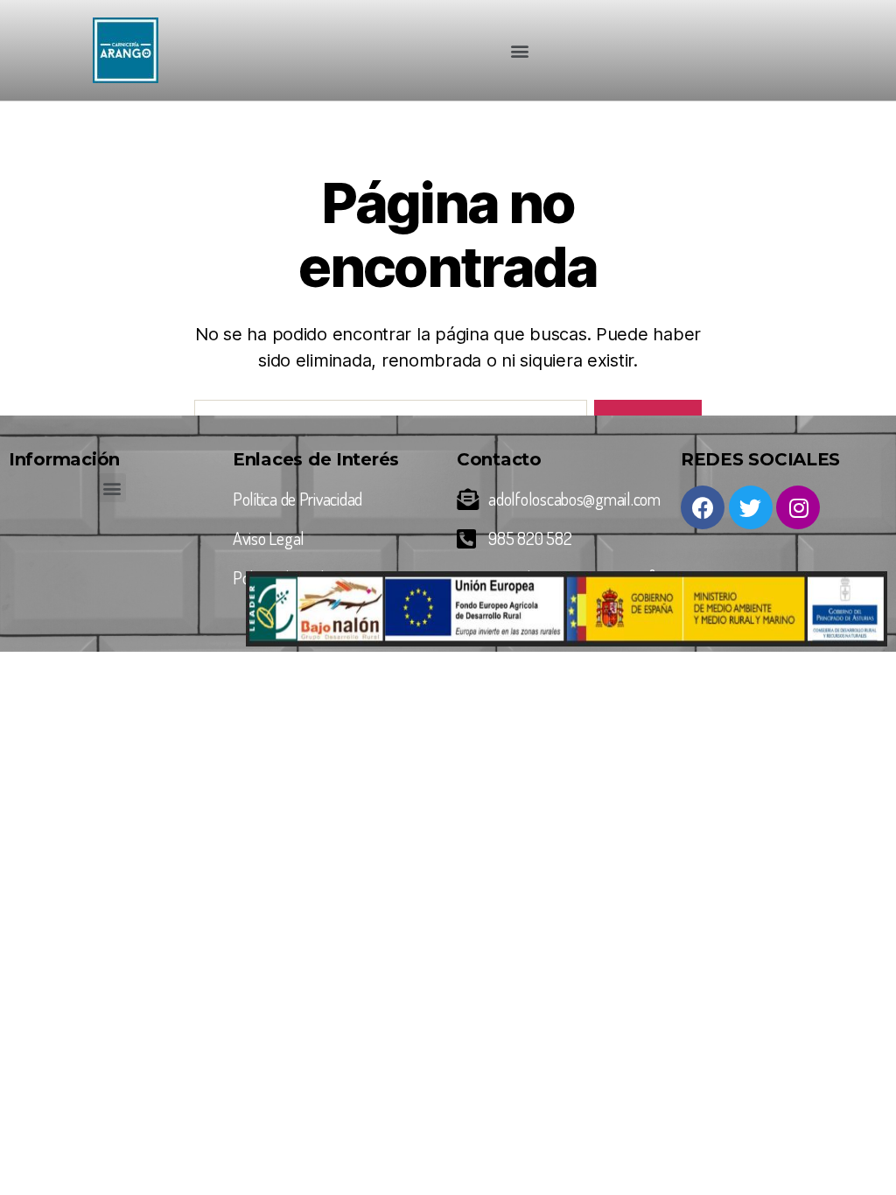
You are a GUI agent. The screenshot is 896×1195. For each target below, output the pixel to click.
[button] (520, 50)
